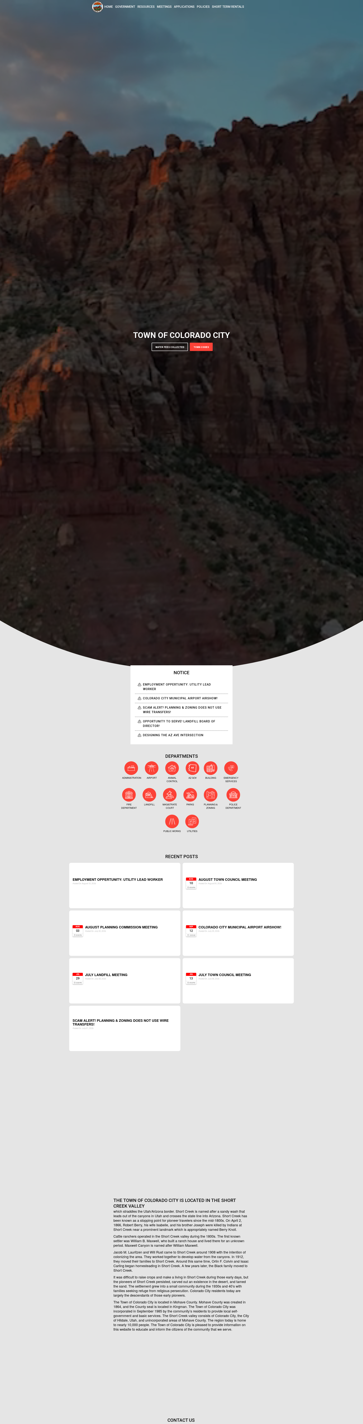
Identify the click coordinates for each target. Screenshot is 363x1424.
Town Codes (201, 347)
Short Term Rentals (228, 7)
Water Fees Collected (169, 347)
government (125, 7)
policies (203, 7)
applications (184, 7)
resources (146, 7)
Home (108, 7)
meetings (164, 7)
